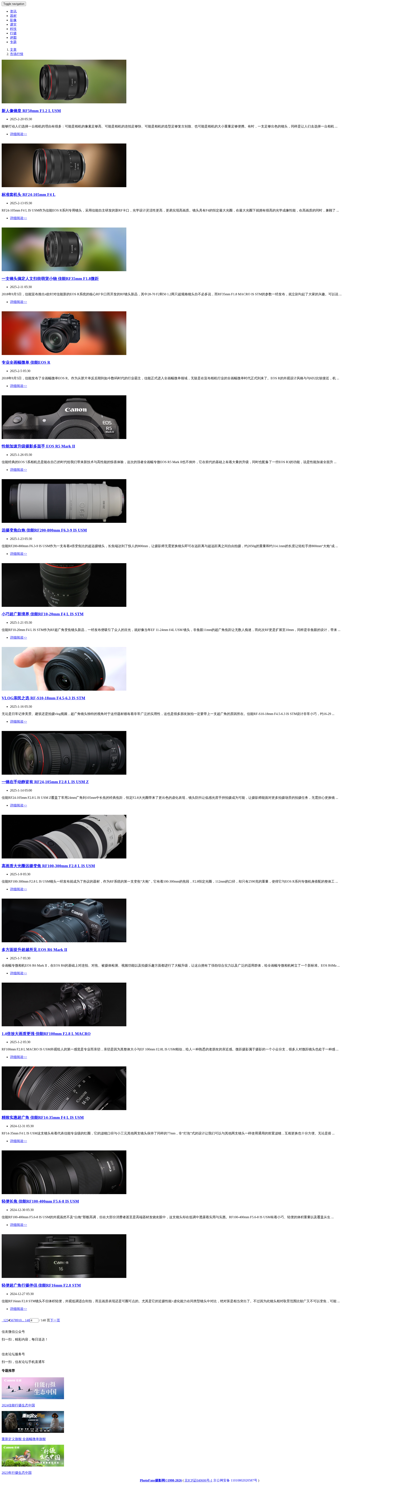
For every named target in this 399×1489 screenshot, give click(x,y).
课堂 (13, 24)
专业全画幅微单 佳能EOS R (26, 362)
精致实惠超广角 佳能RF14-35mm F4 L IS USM (43, 1117)
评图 (13, 37)
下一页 (55, 1320)
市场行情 (16, 54)
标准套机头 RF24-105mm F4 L (28, 194)
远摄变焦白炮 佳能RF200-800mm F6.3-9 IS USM (44, 530)
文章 (13, 49)
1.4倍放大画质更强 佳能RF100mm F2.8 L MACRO (46, 1033)
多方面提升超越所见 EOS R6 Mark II (34, 949)
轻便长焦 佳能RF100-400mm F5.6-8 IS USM (40, 1201)
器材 (13, 15)
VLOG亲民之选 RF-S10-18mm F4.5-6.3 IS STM (43, 698)
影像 (13, 20)
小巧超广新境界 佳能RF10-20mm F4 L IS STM (43, 614)
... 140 (26, 1320)
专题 (13, 42)
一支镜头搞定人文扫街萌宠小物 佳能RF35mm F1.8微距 (50, 278)
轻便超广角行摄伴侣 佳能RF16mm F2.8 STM (41, 1285)
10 (20, 1320)
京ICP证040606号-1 (198, 1480)
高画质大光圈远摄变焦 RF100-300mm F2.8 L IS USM (48, 866)
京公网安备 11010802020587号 (235, 1480)
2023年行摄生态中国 (17, 1472)
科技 (13, 29)
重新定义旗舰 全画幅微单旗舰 (24, 1439)
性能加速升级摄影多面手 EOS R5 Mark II (38, 446)
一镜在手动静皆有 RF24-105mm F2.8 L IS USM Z (45, 782)
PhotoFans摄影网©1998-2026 (161, 1480)
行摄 (13, 33)
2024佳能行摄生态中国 (18, 1405)
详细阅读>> (18, 134)
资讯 (13, 11)
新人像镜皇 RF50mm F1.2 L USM (31, 111)
